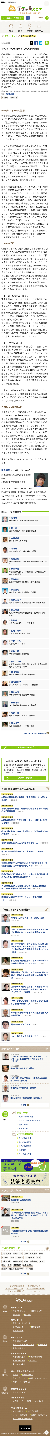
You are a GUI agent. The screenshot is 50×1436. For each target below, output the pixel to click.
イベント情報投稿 (20, 1414)
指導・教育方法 (30, 1253)
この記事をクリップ (25, 747)
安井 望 (15, 651)
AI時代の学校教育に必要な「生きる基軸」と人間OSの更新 (24, 798)
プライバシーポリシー (14, 1288)
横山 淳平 (15, 723)
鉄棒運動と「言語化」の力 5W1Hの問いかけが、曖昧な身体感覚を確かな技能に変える (29, 975)
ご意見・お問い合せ (39, 1414)
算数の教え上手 (25, 1138)
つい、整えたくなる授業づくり (24, 1036)
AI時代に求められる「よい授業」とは (27, 917)
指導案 (15, 1374)
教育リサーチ (18, 1330)
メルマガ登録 (18, 1411)
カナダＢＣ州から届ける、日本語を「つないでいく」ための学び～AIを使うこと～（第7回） (28, 1059)
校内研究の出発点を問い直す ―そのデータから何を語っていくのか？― (29, 962)
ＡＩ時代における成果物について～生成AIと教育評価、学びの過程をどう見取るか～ (23, 887)
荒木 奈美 (15, 610)
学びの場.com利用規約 (36, 1288)
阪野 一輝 (15, 712)
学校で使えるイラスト (38, 1378)
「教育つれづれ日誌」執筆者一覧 (34, 733)
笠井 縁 (14, 620)
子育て (42, 1261)
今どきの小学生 (25, 1154)
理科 (3, 1265)
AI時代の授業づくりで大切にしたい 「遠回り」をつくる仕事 (24, 821)
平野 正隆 (16, 640)
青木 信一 (16, 661)
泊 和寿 (14, 548)
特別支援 (29, 1269)
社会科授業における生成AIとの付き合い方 (19, 842)
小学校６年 (6, 1261)
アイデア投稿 (33, 1411)
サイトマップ (34, 1291)
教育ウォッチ (36, 1311)
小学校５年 (29, 1257)
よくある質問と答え (18, 1291)
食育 (38, 1257)
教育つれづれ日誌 (28, 36)
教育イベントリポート (22, 1323)
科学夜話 (22, 1150)
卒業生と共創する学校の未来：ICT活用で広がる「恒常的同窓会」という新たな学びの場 (24, 864)
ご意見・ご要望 (25, 778)
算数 (41, 1253)
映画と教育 (23, 1124)
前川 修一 (15, 517)
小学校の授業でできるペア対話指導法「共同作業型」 (29, 1014)
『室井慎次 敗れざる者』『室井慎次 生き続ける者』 (29, 1232)
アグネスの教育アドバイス (29, 1120)
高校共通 (33, 1261)
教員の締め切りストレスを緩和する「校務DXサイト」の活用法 (24, 832)
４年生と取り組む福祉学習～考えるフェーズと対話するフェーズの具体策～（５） (29, 931)
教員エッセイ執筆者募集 (22, 1418)
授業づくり (17, 1253)
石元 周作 (16, 630)
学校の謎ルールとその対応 (22, 1068)
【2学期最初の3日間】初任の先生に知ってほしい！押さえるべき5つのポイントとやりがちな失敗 (29, 1215)
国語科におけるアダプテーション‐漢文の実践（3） (21, 898)
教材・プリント (19, 1378)
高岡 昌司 (15, 558)
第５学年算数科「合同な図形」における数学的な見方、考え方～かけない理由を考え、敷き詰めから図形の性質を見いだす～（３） (29, 947)
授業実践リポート (17, 1197)
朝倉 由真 (15, 692)
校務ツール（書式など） (22, 1382)
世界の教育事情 (25, 1146)
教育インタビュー (20, 1311)
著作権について (34, 1285)
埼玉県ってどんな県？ (20, 1024)
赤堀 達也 (15, 589)
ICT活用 (5, 97)
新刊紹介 (16, 1314)
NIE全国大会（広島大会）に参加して (26, 1097)
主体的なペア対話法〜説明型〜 (24, 1088)
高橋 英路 (10, 93)
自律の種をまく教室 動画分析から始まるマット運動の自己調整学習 (24, 810)
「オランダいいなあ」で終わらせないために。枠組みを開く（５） (29, 1002)
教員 (9, 1265)
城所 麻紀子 (16, 682)
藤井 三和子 (16, 599)
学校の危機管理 (25, 1142)
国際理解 (17, 1265)
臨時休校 (13, 97)
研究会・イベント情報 (22, 1400)
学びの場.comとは (17, 1285)
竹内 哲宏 (15, 671)
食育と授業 (35, 1326)
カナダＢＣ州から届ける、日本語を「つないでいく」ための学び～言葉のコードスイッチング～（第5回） (29, 989)
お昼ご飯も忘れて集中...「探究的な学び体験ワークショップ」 (28, 1079)
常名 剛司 (15, 579)
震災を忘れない (25, 1128)
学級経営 (19, 1257)
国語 (12, 1257)
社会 (26, 1261)
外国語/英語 (28, 1265)
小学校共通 (6, 1253)
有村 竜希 (15, 702)
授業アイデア (27, 1374)
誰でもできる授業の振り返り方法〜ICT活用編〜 (22, 851)
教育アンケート (19, 1392)
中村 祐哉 (15, 538)
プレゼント (39, 1400)
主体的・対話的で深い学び (12, 1269)
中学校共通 (17, 1261)
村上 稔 (14, 528)
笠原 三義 (15, 569)
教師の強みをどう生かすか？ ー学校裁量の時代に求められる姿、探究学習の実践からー (24, 875)
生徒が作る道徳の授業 (21, 1199)
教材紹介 (27, 1314)
